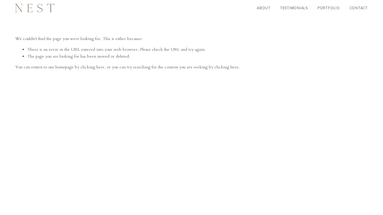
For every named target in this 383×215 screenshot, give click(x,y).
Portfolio (328, 7)
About (263, 7)
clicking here (92, 67)
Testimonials (294, 7)
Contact (358, 7)
